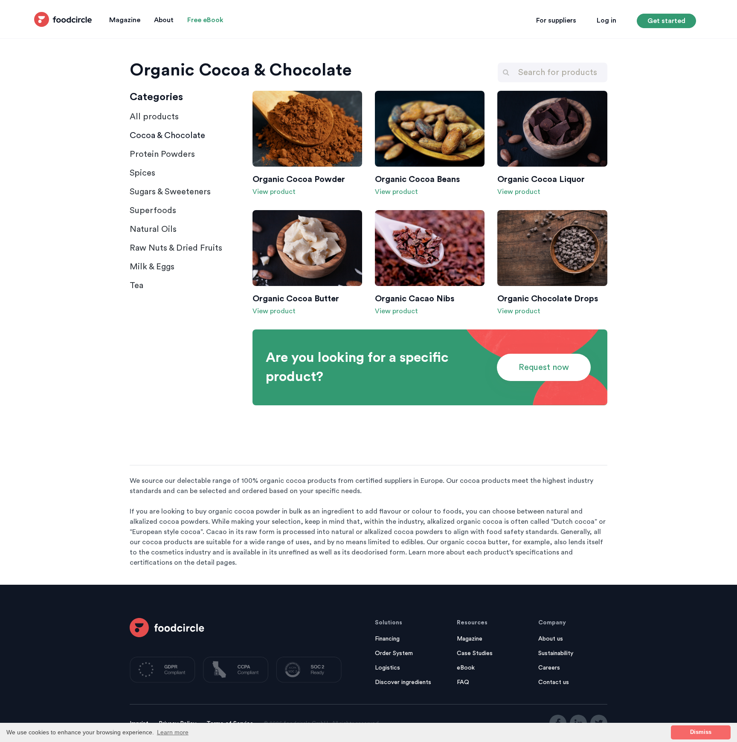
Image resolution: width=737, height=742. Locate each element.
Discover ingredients (403, 682)
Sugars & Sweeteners (170, 192)
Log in (606, 20)
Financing (387, 639)
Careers (549, 668)
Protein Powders (162, 154)
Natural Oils (153, 229)
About (164, 20)
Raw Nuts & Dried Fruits (176, 248)
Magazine (124, 20)
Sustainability (555, 653)
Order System (394, 653)
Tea (136, 285)
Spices (142, 173)
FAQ (463, 682)
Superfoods (153, 210)
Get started (666, 20)
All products (154, 117)
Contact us (553, 682)
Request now (544, 367)
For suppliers (556, 20)
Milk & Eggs (152, 267)
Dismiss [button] (700, 732)
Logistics (387, 668)
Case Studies (475, 653)
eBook (466, 668)
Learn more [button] (173, 732)
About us (550, 639)
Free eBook (205, 20)
